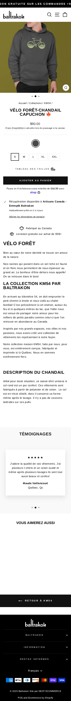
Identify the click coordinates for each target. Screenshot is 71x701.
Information (34, 647)
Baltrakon (35, 635)
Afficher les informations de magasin (26, 217)
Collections (35, 103)
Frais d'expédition (15, 128)
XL (43, 156)
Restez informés (34, 659)
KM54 (47, 103)
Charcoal (35, 143)
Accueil (23, 103)
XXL (54, 156)
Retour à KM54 (38, 601)
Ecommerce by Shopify (40, 697)
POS (20, 697)
